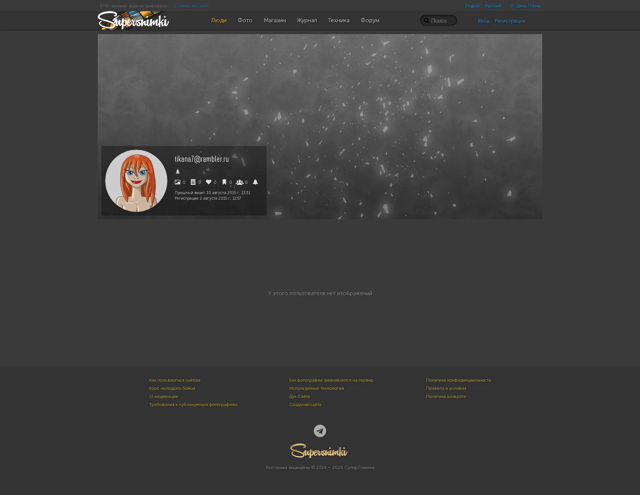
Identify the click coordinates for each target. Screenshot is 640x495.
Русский (493, 6)
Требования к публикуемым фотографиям (193, 404)
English (472, 6)
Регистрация (510, 21)
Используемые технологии (316, 388)
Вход (484, 21)
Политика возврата (446, 396)
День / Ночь (528, 6)
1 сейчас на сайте (191, 6)
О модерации (163, 396)
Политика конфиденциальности (458, 380)
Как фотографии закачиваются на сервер (331, 380)
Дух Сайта (299, 396)
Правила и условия (446, 388)
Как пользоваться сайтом (174, 380)
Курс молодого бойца (172, 388)
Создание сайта (305, 404)
